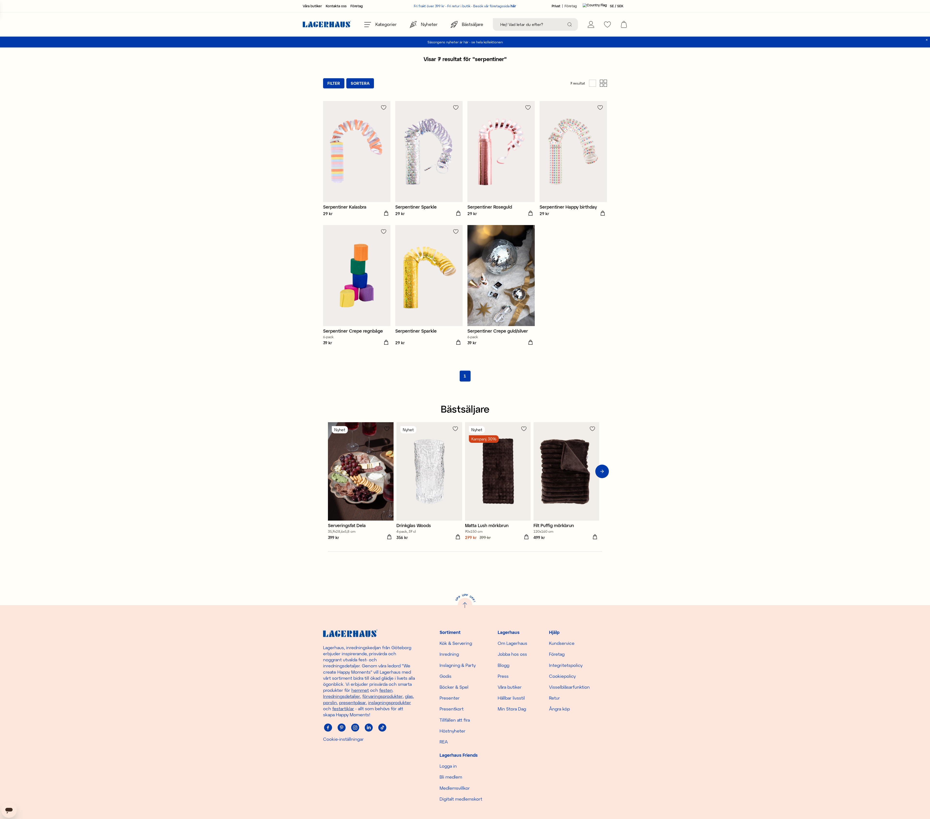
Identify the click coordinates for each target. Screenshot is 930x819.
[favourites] (607, 24)
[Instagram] (355, 727)
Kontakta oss (336, 6)
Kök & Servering (456, 643)
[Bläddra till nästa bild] (602, 471)
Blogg (503, 665)
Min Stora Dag (512, 708)
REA (444, 741)
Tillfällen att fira (455, 720)
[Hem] (327, 25)
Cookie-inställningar (343, 739)
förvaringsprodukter (382, 696)
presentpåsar (352, 702)
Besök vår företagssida (494, 6)
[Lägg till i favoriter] (383, 107)
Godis (445, 676)
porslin (330, 702)
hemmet (360, 690)
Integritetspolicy (565, 665)
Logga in (448, 766)
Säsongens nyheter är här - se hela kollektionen (465, 42)
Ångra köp (559, 708)
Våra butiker (312, 6)
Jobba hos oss (512, 654)
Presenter (450, 698)
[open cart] (623, 24)
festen (386, 690)
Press (503, 676)
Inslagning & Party (458, 665)
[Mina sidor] (591, 24)
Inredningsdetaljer (341, 696)
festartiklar (343, 708)
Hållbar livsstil (511, 698)
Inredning (449, 654)
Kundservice (561, 643)
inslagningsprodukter (389, 702)
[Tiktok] (382, 727)
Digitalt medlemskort (461, 799)
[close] (926, 40)
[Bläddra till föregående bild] (328, 471)
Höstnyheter (452, 730)
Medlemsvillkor (455, 788)
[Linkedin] (368, 727)
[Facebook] (328, 727)
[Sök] (569, 24)
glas (409, 696)
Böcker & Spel (454, 687)
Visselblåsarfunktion (569, 687)
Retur (554, 698)
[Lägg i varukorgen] (386, 213)
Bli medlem (451, 777)
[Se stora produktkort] (592, 83)
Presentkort (452, 708)
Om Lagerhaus (512, 643)
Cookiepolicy (562, 676)
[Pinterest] (341, 727)
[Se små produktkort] (603, 83)
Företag (356, 6)
